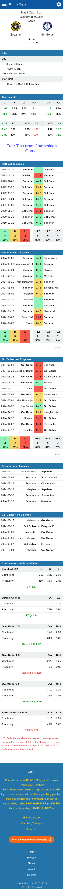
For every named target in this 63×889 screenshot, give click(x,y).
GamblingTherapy (31, 823)
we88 (31, 772)
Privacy (31, 857)
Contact (31, 875)
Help (31, 851)
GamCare (31, 829)
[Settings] (59, 4)
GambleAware (31, 817)
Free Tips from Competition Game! (31, 148)
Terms (31, 863)
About (31, 869)
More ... (58, 347)
